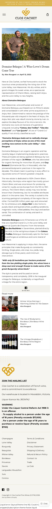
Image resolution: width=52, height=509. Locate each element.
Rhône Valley (7, 454)
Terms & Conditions (35, 438)
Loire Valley (7, 442)
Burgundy (6, 446)
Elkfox (8, 497)
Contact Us (32, 458)
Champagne (7, 438)
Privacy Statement (35, 446)
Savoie (5, 466)
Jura (4, 474)
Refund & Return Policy (37, 454)
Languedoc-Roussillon (11, 470)
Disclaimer (32, 442)
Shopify (14, 497)
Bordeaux (6, 458)
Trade (29, 462)
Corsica (5, 478)
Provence (6, 462)
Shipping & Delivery (35, 450)
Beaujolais (6, 450)
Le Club (30, 466)
